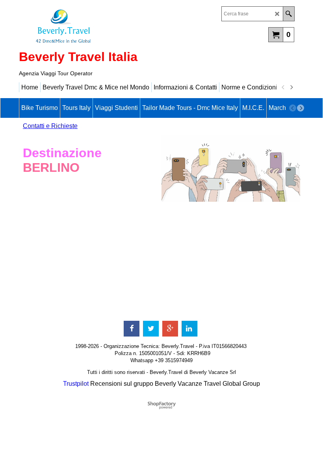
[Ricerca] (288, 14)
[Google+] (170, 329)
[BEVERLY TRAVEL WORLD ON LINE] (88, 26)
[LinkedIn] (189, 329)
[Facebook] (131, 329)
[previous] (283, 87)
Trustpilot (76, 383)
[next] (291, 87)
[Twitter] (151, 329)
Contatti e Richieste (50, 126)
